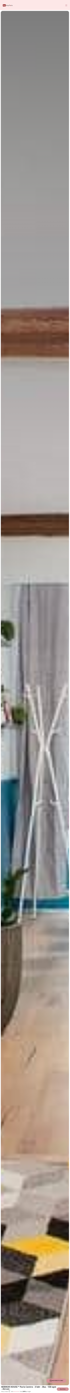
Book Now (63, 1389)
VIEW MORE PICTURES (57, 1380)
